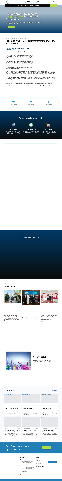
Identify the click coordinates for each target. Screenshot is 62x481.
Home (18, 5)
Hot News (18, 428)
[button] (6, 18)
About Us (21, 5)
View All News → (55, 390)
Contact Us (37, 5)
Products (26, 5)
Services (31, 5)
